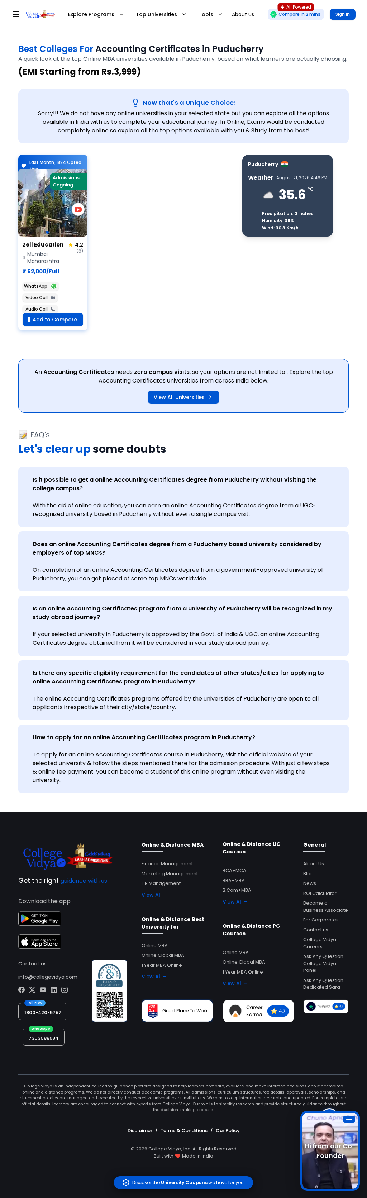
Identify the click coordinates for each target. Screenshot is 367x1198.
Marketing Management (170, 873)
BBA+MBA (234, 880)
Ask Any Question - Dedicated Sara (325, 984)
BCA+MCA (234, 870)
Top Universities (156, 14)
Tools (206, 14)
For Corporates (321, 919)
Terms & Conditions (184, 1130)
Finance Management (167, 863)
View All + (154, 895)
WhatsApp (35, 286)
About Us (313, 863)
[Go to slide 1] (47, 232)
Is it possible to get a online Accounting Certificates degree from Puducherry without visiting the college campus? (174, 484)
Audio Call (36, 309)
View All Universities (179, 397)
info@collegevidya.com (47, 976)
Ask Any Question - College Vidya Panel (325, 963)
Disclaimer (140, 1130)
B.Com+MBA (237, 890)
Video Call (36, 297)
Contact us (315, 929)
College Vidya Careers (319, 943)
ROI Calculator (320, 893)
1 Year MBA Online (162, 965)
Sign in (342, 14)
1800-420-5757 (42, 1012)
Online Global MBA (163, 955)
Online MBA (155, 945)
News (309, 883)
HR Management (161, 883)
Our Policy (228, 1130)
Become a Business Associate (325, 907)
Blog (308, 873)
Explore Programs (91, 14)
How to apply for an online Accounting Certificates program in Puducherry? (144, 737)
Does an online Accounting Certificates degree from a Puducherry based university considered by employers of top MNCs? (177, 548)
